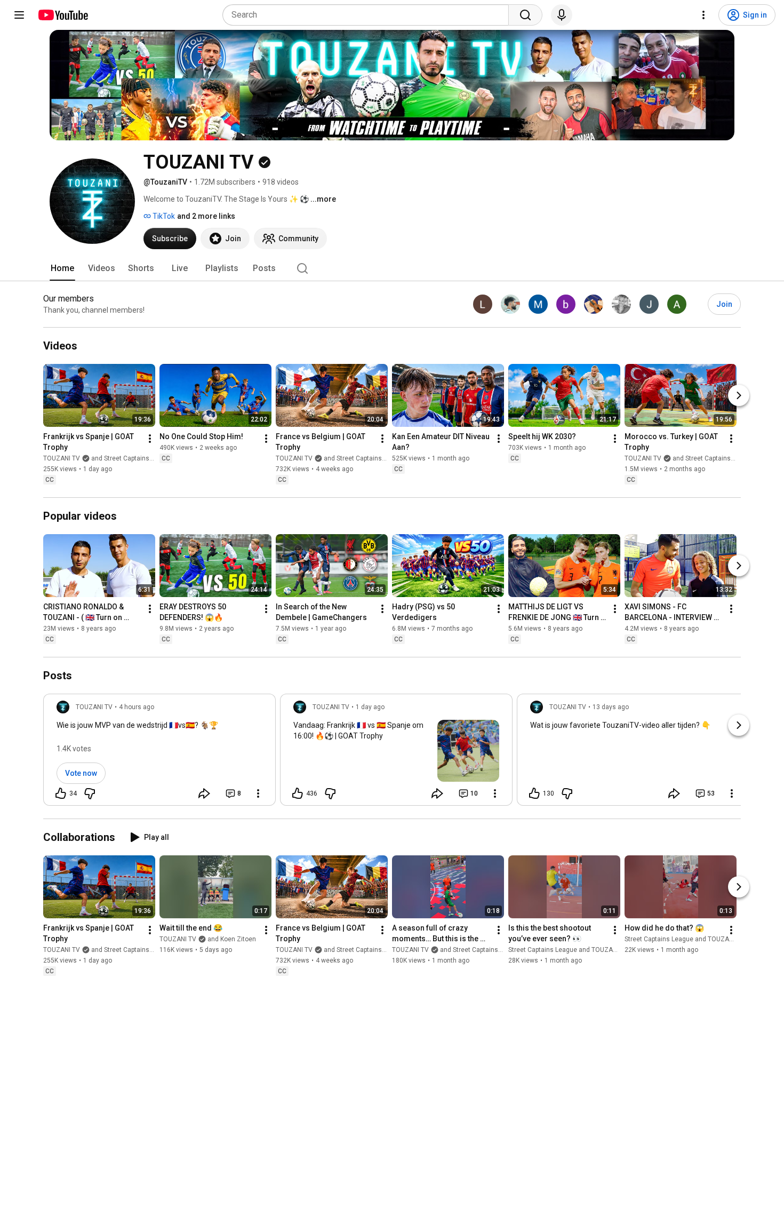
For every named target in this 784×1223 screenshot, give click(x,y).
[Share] (204, 793)
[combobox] (368, 15)
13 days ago (611, 707)
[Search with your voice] (561, 15)
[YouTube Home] (62, 15)
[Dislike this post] (89, 793)
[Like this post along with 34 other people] (60, 793)
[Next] (738, 395)
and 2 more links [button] (206, 216)
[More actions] (150, 438)
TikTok (163, 216)
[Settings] (703, 15)
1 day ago (370, 707)
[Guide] (19, 15)
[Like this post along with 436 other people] (297, 793)
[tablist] (392, 268)
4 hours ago (136, 707)
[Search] (525, 15)
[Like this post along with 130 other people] (534, 793)
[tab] (62, 268)
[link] (159, 753)
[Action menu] (258, 793)
